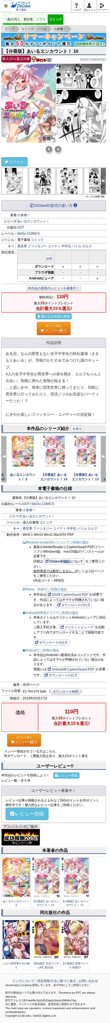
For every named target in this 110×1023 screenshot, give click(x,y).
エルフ (87, 246)
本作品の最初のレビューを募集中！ (53, 288)
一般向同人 (12, 19)
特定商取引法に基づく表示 (56, 981)
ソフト (41, 19)
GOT (20, 227)
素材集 (28, 19)
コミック (55, 19)
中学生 (66, 246)
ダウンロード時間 (65, 692)
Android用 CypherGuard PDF (73, 669)
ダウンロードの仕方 (75, 605)
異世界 (22, 246)
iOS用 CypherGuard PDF (70, 595)
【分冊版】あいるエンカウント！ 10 (41, 51)
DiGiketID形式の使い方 (53, 205)
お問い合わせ (88, 981)
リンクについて (23, 981)
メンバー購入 (56, 328)
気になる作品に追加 (55, 316)
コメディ (54, 246)
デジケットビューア (79, 627)
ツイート (16, 162)
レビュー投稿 (68, 775)
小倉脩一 (23, 215)
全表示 (77, 429)
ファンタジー (37, 246)
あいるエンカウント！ (33, 221)
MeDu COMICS (28, 233)
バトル (76, 246)
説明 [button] (49, 259)
